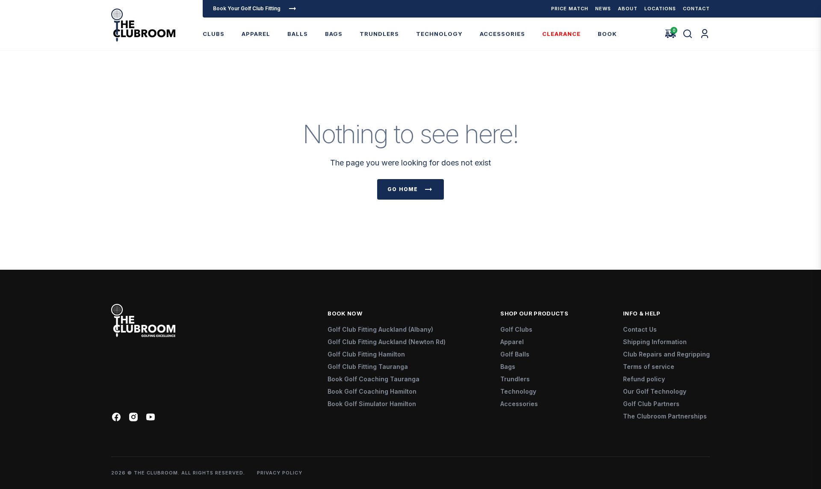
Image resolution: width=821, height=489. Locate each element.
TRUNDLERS (379, 33)
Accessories (502, 33)
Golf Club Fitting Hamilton (366, 354)
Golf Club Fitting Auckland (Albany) (380, 329)
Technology (518, 391)
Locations (660, 9)
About (628, 9)
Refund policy (644, 379)
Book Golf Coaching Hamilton (372, 391)
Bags (334, 33)
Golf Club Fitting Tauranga (368, 366)
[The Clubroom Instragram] (133, 417)
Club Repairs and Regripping (666, 354)
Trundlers (515, 379)
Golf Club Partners (651, 403)
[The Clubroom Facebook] (116, 417)
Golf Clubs (516, 329)
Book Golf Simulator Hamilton (372, 403)
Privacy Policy (279, 473)
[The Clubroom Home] (143, 25)
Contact (696, 9)
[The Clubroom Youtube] (150, 417)
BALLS (297, 33)
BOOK (607, 33)
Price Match (569, 9)
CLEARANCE (561, 33)
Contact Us (640, 329)
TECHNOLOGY (439, 33)
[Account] (705, 34)
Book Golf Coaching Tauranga (373, 379)
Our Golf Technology (654, 391)
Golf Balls (514, 354)
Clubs (213, 33)
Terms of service (648, 366)
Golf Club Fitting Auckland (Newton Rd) (387, 341)
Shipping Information (655, 341)
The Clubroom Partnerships (665, 416)
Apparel (256, 33)
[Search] (687, 34)
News (603, 9)
